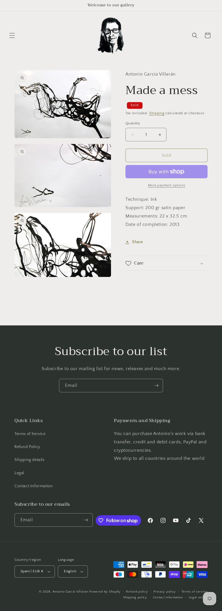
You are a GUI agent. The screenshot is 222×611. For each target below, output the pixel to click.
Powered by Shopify (105, 591)
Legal (19, 473)
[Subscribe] (156, 385)
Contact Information (33, 486)
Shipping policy (135, 597)
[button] (12, 35)
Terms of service (195, 591)
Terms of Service (30, 434)
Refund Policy (27, 447)
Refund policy (137, 591)
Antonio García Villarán (70, 591)
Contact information (168, 597)
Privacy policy (164, 591)
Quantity (132, 123)
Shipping (156, 113)
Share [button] (137, 242)
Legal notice (198, 597)
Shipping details (29, 460)
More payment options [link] (166, 185)
